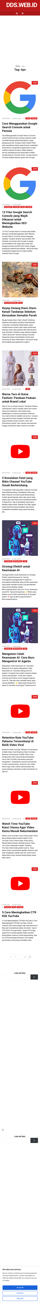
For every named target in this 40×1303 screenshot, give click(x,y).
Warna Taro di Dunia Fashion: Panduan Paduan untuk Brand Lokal (19, 398)
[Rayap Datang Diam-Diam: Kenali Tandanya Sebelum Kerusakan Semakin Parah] (20, 279)
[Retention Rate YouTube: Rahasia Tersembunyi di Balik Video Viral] (20, 711)
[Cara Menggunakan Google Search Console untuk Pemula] (20, 97)
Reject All (20, 1299)
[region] (20, 1284)
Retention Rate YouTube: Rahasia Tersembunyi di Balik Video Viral (18, 741)
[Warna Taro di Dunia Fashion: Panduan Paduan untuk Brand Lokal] (20, 368)
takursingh (17, 118)
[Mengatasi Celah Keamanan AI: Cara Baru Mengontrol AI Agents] (20, 625)
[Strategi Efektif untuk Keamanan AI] (20, 538)
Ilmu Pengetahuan (11, 303)
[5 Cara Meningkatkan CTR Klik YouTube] (20, 884)
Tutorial (33, 118)
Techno (16, 207)
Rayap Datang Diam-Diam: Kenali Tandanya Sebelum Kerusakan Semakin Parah (19, 312)
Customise (20, 1293)
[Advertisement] (20, 36)
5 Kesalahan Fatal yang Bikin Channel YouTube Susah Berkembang (17, 481)
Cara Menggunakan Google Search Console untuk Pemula (19, 127)
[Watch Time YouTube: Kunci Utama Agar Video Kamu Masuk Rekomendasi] (20, 797)
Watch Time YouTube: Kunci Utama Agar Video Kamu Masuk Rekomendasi (20, 827)
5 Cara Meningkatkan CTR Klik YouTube (19, 914)
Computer (8, 207)
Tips (27, 118)
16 (25, 957)
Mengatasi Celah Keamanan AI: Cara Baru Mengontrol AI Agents (18, 657)
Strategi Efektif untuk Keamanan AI (16, 568)
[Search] (34, 977)
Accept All (20, 1288)
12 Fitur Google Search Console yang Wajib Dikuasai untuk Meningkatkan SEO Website (17, 219)
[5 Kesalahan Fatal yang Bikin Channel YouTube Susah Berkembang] (20, 452)
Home (17, 66)
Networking (17, 561)
